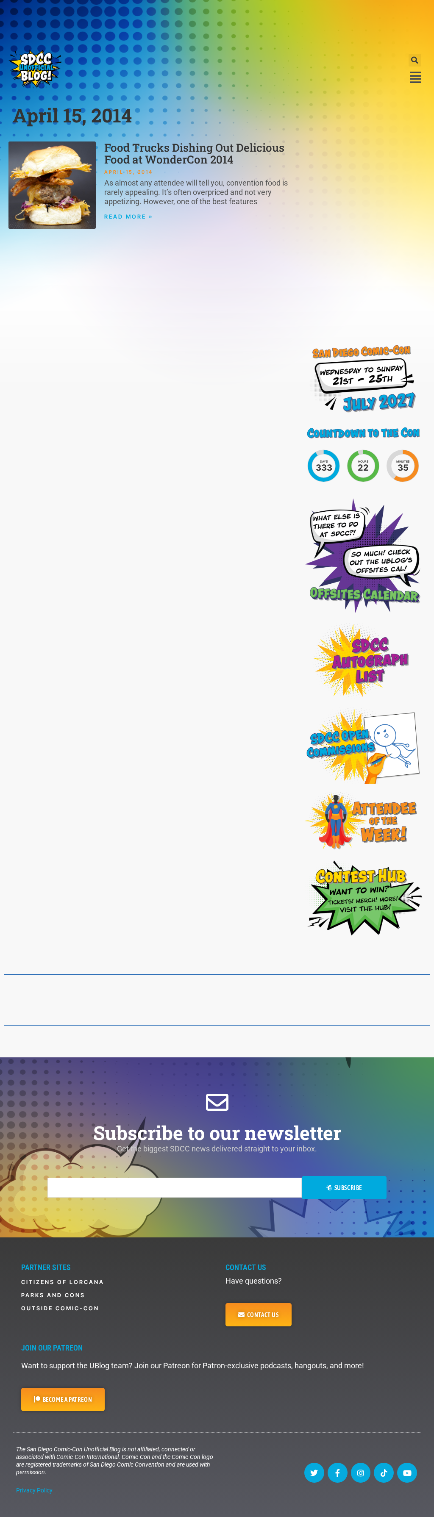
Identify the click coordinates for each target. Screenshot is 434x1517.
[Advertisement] (217, 23)
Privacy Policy (34, 1490)
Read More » (128, 216)
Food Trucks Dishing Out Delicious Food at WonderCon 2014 (194, 153)
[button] (415, 60)
